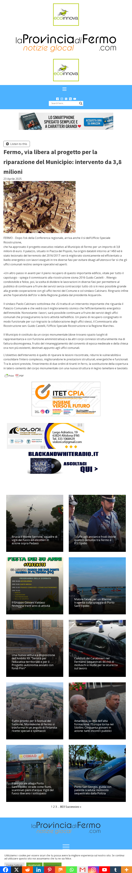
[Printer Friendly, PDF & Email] (14, 375)
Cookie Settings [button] (14, 865)
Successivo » (73, 807)
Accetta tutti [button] (34, 865)
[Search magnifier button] (80, 103)
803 (62, 807)
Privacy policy (52, 865)
